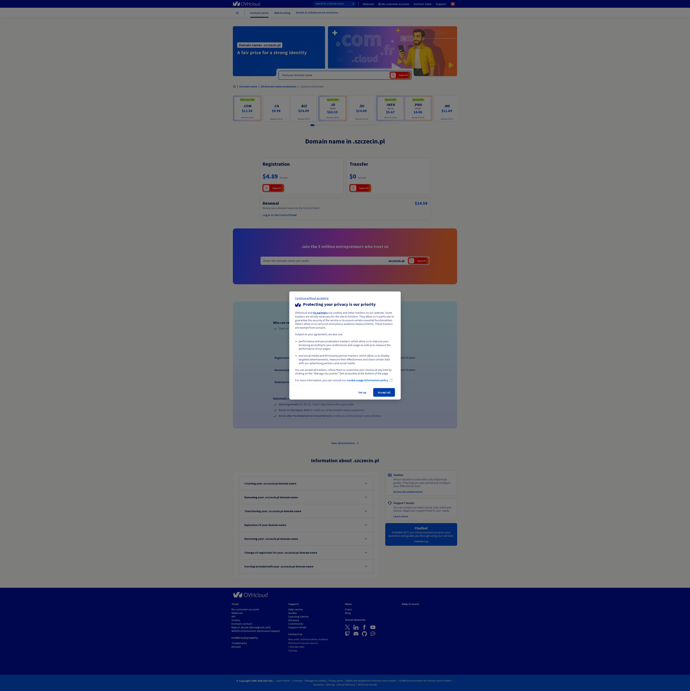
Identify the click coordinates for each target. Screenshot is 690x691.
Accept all (384, 392)
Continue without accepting (311, 298)
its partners (320, 312)
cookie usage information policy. (368, 380)
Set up (362, 392)
